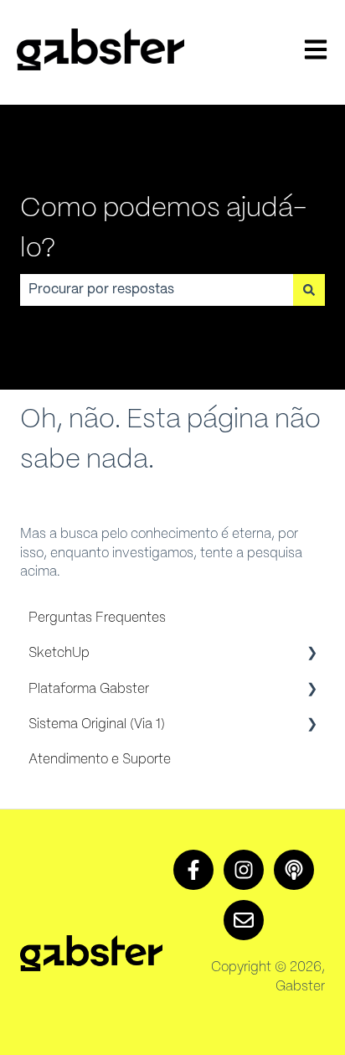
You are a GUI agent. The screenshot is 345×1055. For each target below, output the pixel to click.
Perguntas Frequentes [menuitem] (97, 618)
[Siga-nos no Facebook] (193, 870)
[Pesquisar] (309, 290)
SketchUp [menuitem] (59, 653)
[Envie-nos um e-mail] (244, 920)
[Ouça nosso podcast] (294, 870)
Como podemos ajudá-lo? (163, 228)
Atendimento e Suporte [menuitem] (99, 759)
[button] (311, 655)
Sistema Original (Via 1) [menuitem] (96, 724)
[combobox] (156, 290)
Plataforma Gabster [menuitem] (88, 689)
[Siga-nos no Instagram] (244, 870)
